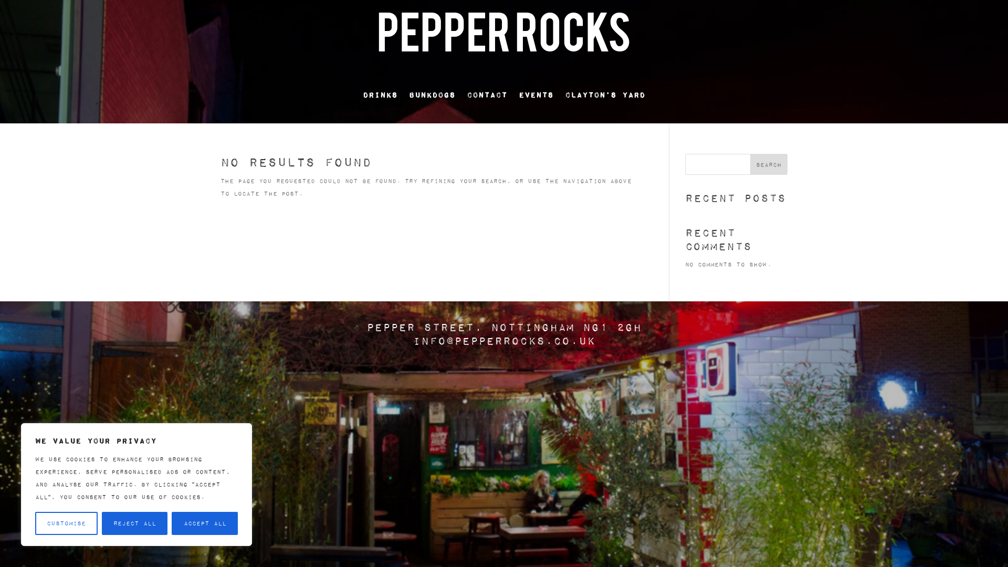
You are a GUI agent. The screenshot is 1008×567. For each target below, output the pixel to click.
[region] (136, 484)
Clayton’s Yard (605, 94)
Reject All (134, 523)
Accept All (205, 523)
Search (769, 164)
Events (536, 94)
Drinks (380, 94)
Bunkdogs (432, 94)
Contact (487, 94)
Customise (66, 523)
